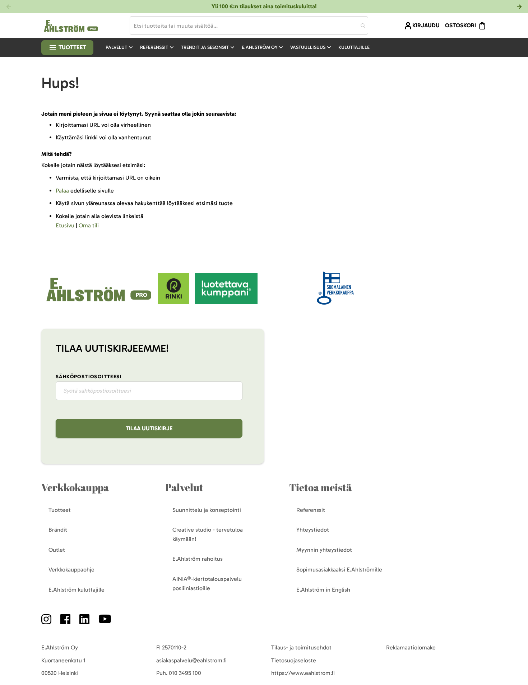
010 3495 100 (185, 673)
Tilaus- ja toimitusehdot (301, 647)
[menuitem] (120, 47)
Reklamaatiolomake (411, 647)
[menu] (240, 47)
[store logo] (99, 302)
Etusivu (65, 225)
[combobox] (249, 25)
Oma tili (89, 225)
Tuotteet (71, 47)
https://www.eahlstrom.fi (303, 673)
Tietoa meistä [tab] (320, 487)
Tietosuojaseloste (293, 660)
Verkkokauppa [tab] (75, 487)
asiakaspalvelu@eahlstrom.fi (191, 660)
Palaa (62, 190)
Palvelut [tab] (184, 487)
